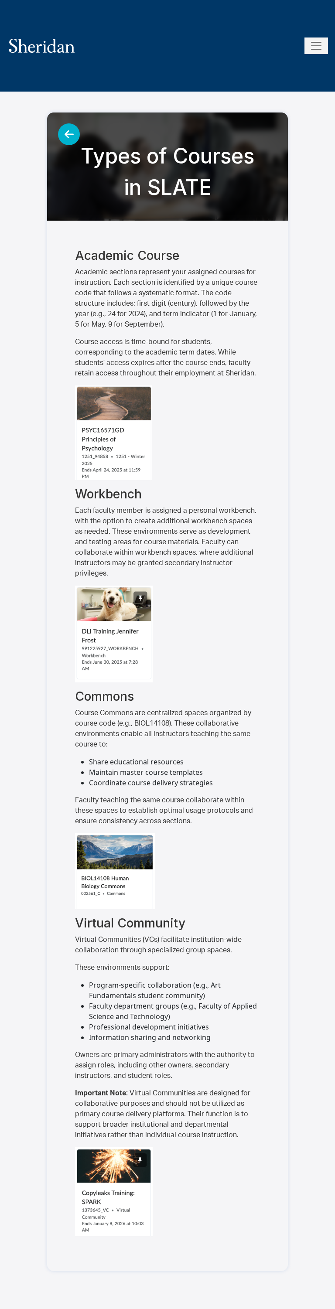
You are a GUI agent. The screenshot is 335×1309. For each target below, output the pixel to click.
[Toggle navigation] (316, 45)
